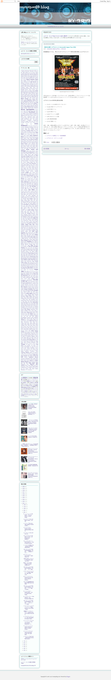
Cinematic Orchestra (29, 127)
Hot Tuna (31, 184)
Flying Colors (30, 162)
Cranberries (23, 130)
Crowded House (29, 130)
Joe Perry (29, 202)
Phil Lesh (36, 274)
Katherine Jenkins (31, 214)
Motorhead (34, 249)
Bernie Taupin (30, 94)
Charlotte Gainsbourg (33, 120)
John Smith (23, 206)
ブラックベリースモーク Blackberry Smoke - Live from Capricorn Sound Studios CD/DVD (33, 430)
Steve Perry (35, 325)
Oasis (33, 261)
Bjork (37, 97)
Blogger (68, 676)
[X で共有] (56, 142)
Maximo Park (31, 240)
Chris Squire (30, 125)
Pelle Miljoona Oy (28, 271)
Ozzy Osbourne (27, 264)
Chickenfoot (27, 122)
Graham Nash (23, 175)
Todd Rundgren (27, 345)
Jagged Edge (23, 192)
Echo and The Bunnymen (28, 152)
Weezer (30, 361)
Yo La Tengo (28, 367)
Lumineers (23, 230)
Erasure (34, 156)
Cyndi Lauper (24, 131)
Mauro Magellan (24, 240)
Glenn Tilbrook (32, 172)
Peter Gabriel (32, 272)
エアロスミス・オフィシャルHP (54, 138)
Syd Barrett (25, 335)
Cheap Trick (28, 121)
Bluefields (30, 101)
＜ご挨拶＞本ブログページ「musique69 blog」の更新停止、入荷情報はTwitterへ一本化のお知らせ (29, 445)
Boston (29, 104)
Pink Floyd (23, 276)
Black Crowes (24, 98)
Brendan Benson (34, 105)
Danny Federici (27, 134)
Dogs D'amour (33, 147)
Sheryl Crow (28, 311)
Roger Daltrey (29, 298)
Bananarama (23, 88)
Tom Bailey (33, 345)
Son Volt (28, 316)
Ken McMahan (24, 216)
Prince (22, 278)
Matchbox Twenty (28, 238)
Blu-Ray (25, 392)
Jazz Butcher (27, 196)
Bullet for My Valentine (28, 113)
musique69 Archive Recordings (27, 394)
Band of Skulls (35, 88)
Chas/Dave (23, 121)
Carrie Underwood (28, 116)
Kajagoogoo (33, 213)
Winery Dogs (27, 365)
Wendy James (35, 361)
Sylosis (29, 335)
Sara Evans (33, 304)
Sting (25, 328)
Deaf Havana (35, 140)
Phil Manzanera (24, 275)
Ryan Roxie (35, 302)
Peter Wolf (32, 274)
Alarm (31, 77)
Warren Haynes (25, 361)
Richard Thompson (28, 289)
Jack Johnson (24, 189)
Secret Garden (32, 308)
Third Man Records (28, 343)
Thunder (23, 344)
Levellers (34, 222)
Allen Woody (23, 79)
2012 (23, 501)
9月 (24, 510)
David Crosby (26, 138)
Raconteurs (23, 282)
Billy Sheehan (32, 97)
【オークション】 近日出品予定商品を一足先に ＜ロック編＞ (28, 568)
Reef (22, 285)
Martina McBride (27, 237)
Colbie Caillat (27, 128)
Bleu (37, 100)
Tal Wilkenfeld (28, 336)
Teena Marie (31, 337)
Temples (24, 338)
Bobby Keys (25, 103)
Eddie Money (23, 153)
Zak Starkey (25, 368)
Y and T (27, 366)
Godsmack (26, 173)
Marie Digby (31, 234)
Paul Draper (35, 267)
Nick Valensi (35, 255)
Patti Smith (24, 267)
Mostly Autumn (24, 249)
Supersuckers (27, 333)
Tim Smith (33, 344)
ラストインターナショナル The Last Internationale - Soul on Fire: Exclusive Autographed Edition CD (33, 459)
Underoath (23, 358)
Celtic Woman (32, 117)
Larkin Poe (23, 221)
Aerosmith (49, 49)
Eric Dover (36, 157)
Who (37, 363)
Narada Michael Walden (25, 252)
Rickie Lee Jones (31, 291)
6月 (24, 642)
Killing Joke (35, 217)
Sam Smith (31, 303)
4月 (24, 646)
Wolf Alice (36, 365)
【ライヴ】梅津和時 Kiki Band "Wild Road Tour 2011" (28, 583)
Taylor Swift (26, 337)
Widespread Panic (25, 364)
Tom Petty (36, 346)
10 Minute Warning (24, 70)
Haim (29, 178)
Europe (27, 158)
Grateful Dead (23, 177)
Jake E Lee (28, 192)
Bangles (22, 89)
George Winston (29, 171)
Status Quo (31, 320)
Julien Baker (26, 212)
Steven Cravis (32, 327)
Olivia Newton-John (31, 262)
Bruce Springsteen (27, 109)
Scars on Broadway (34, 306)
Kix (30, 219)
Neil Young (28, 254)
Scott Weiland (35, 307)
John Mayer (26, 204)
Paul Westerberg (30, 269)
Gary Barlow (29, 167)
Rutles (31, 302)
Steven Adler (27, 327)
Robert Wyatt (29, 295)
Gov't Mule (23, 174)
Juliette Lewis (32, 212)
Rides (31, 292)
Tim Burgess (28, 344)
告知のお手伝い (57, 49)
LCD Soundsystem (24, 220)
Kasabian (26, 214)
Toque (22, 351)
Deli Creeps (29, 142)
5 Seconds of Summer (33, 71)
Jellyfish (36, 196)
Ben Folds (23, 93)
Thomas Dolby (35, 343)
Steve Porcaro (23, 326)
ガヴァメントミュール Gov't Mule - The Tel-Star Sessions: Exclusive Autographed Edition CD (33, 451)
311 (28, 71)
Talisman (33, 336)
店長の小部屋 (34, 382)
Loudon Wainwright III (27, 229)
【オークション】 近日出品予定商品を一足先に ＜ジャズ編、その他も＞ (28, 587)
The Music (31, 340)
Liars (26, 223)
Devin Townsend (31, 143)
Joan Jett (33, 200)
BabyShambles (33, 86)
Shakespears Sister (34, 309)
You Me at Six (34, 367)
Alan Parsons (33, 76)
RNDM (36, 281)
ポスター (27, 393)
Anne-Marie (27, 83)
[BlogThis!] (54, 142)
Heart (22, 180)
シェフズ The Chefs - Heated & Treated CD (32, 436)
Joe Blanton (27, 201)
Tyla (34, 354)
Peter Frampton (26, 272)
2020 (23, 486)
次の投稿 (46, 148)
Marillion (36, 234)
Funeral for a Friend (34, 165)
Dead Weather (29, 140)
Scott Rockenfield (28, 307)
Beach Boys (32, 90)
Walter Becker (26, 360)
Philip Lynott (35, 275)
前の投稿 (87, 148)
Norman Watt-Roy (27, 260)
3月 (24, 648)
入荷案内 (24, 378)
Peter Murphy (26, 274)
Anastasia (36, 80)
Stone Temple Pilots (24, 329)
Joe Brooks (32, 201)
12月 (25, 504)
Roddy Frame (23, 298)
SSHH (22, 303)
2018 (23, 490)
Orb (24, 263)
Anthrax (31, 83)
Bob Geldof (30, 102)
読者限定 (23, 395)
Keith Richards (28, 215)
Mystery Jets (28, 251)
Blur (22, 102)
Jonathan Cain (24, 210)
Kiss (29, 219)
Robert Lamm (24, 294)
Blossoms (26, 101)
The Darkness (24, 339)
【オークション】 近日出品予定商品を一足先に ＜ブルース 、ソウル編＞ (28, 602)
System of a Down (34, 335)
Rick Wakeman (24, 291)
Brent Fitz (23, 106)
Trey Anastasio (35, 352)
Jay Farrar (28, 195)
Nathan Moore (25, 253)
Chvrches (22, 127)
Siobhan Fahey (35, 312)
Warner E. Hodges (34, 360)
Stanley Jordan (26, 320)
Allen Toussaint (35, 78)
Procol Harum (27, 278)
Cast (28, 117)
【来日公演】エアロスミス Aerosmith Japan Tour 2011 (28, 560)
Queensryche (29, 279)
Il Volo (33, 187)
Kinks (26, 219)
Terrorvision (29, 338)
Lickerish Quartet (35, 223)
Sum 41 (22, 333)
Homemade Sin (30, 183)
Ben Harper (28, 93)
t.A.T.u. (26, 369)
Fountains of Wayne (25, 163)
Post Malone (23, 277)
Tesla (33, 338)
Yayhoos (30, 366)
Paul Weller (23, 269)
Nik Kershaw (33, 256)
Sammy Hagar (24, 304)
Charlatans (26, 118)
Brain (37, 104)
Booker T (36, 103)
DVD (30, 392)
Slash (31, 314)
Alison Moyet (23, 78)
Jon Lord (33, 207)
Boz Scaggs (33, 104)
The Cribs (36, 338)
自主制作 (23, 382)
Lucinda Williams (35, 229)
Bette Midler (35, 94)
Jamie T (25, 193)
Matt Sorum (35, 239)
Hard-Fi (36, 179)
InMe (26, 188)
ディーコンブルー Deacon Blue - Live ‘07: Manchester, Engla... (28, 593)
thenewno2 (30, 369)
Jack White (31, 189)
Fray (29, 165)
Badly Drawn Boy (34, 87)
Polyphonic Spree (29, 276)
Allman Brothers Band (32, 79)
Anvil (34, 83)
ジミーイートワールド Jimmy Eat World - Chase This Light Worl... (28, 633)
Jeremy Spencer (24, 197)
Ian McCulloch (33, 186)
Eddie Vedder (29, 153)
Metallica (29, 241)
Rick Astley (23, 290)
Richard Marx (32, 288)
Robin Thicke (23, 297)
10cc (33, 70)
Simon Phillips (35, 311)
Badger (27, 87)
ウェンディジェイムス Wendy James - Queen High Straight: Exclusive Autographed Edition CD (33, 475)
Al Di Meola (34, 74)
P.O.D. (32, 264)
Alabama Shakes (27, 76)
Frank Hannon (27, 164)
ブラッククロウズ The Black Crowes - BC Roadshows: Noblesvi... (28, 537)
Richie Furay (35, 289)
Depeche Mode (35, 142)
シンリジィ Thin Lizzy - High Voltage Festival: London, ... (28, 524)
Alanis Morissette (26, 77)
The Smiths (36, 340)
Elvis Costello (26, 156)
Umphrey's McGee (33, 357)
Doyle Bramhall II (32, 148)
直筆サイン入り (31, 381)
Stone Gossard (29, 328)
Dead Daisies (23, 140)
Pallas (37, 264)
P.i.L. (34, 264)
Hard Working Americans (30, 179)
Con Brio (36, 128)
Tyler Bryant (30, 355)
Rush (29, 302)
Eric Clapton (31, 157)
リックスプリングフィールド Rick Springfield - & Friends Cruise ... (28, 617)
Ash (34, 84)
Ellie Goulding (28, 155)
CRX (26, 115)
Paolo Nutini (23, 265)
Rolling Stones (25, 299)
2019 (23, 488)
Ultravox (25, 357)
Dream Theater (30, 149)
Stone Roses (35, 328)
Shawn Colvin (31, 310)
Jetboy (34, 197)
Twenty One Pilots (34, 353)
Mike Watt (33, 247)
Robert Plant (31, 294)
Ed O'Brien (36, 152)
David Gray (32, 138)
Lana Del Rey (35, 220)
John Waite (27, 206)
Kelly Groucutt (35, 215)
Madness (22, 231)
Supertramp (33, 333)
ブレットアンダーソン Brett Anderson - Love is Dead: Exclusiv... (28, 542)
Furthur (22, 166)
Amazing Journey (30, 80)
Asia (25, 85)
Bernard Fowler (24, 94)
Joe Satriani (33, 202)
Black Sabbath (32, 98)
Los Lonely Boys (30, 228)
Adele (26, 73)
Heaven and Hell (34, 180)
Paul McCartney (29, 268)
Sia (31, 311)
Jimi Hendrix (30, 198)
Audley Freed (33, 85)
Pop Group (35, 276)
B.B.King (28, 86)
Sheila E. (36, 310)
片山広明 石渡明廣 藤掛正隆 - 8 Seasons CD (33, 465)
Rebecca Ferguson (32, 283)
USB (30, 391)
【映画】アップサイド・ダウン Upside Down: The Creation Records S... (28, 613)
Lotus (35, 228)
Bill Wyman (30, 96)
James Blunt (33, 192)
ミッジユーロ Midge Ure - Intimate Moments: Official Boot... (28, 546)
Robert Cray (35, 293)
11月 (25, 506)
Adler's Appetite (30, 73)
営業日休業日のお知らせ (26, 387)
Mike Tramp (27, 247)
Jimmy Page (27, 200)
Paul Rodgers (35, 268)
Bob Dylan (25, 102)
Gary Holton (23, 168)
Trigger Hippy (23, 353)
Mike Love (26, 246)
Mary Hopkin (33, 237)
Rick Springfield (34, 290)
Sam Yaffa (36, 303)
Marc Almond (28, 232)
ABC (24, 72)
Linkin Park (32, 224)
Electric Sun (23, 155)
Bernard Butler (35, 93)
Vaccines (25, 359)
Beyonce (22, 95)
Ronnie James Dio (27, 300)
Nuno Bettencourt (27, 261)
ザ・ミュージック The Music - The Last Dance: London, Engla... (28, 515)
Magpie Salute (28, 231)
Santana (29, 304)
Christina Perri (35, 125)
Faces (37, 158)
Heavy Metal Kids (25, 181)
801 (21, 72)
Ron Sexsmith (32, 299)
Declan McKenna (35, 141)
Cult (34, 130)
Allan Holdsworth (29, 78)
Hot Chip (27, 184)
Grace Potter (28, 174)
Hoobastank (36, 183)
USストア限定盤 (24, 391)
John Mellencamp (32, 204)
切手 (26, 396)
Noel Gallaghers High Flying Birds (28, 259)
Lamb (30, 220)
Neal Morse (35, 253)
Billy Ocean (27, 97)
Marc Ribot (26, 233)
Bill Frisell (36, 95)
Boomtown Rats (24, 104)
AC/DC (26, 72)
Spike (31, 318)
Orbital (26, 263)
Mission (36, 247)
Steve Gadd (32, 323)
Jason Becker (35, 193)
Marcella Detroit (32, 233)
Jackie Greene (27, 191)
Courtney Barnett (34, 129)
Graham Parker (30, 175)
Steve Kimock (32, 324)
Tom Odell (32, 346)
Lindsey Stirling (24, 224)
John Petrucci (29, 205)
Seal (22, 308)
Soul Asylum (35, 316)
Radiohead (28, 282)
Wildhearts (32, 364)
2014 (23, 497)
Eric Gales (23, 158)
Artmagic (24, 84)
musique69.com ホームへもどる (55, 26)
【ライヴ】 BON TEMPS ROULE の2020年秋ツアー (32, 413)
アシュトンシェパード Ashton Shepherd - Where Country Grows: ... (28, 627)
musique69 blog (34, 7)
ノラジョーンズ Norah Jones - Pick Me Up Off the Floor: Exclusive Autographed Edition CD (33, 422)
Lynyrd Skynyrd (28, 230)
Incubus (28, 188)
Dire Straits (32, 146)
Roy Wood (30, 301)
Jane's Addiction (30, 193)
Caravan (34, 115)
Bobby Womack (31, 103)
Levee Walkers (29, 222)
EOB (22, 152)
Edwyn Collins (35, 153)
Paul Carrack (30, 267)
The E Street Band (31, 339)
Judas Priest (26, 211)
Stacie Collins (33, 319)
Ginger (27, 172)
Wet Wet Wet (24, 363)
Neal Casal (30, 253)
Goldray (30, 173)
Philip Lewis (30, 275)
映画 (34, 392)
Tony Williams (26, 350)
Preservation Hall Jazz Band (32, 277)
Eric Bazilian (26, 157)
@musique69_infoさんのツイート (28, 53)
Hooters (22, 184)
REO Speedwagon (31, 281)
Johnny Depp (32, 206)
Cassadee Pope (24, 117)
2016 (23, 493)
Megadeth (36, 240)
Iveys (32, 188)
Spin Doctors (35, 318)
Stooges (30, 329)
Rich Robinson (24, 286)
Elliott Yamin (33, 155)
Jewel (37, 197)
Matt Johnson (29, 239)
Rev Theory (25, 285)
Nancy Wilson (35, 251)
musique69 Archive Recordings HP (28, 665)
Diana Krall (30, 144)
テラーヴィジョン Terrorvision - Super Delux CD (28, 555)
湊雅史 (36, 385)
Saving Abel (27, 306)
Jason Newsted (29, 194)
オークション (34, 393)
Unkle (34, 358)
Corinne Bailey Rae (25, 129)
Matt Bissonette (35, 238)
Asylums (28, 85)
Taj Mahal (23, 336)
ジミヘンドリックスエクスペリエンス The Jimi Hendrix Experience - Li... (28, 622)
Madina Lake (35, 230)
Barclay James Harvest (30, 89)
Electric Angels (24, 154)
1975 (35, 70)
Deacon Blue (27, 139)
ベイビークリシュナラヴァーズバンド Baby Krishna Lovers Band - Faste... (28, 607)
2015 (23, 495)
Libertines (29, 223)
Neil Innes (23, 254)
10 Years (30, 70)
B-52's (25, 86)
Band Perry (31, 88)
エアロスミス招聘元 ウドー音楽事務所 (56, 135)
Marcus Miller (26, 234)
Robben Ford (23, 293)
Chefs (32, 121)
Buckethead (32, 112)
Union (31, 358)
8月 (24, 512)
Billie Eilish (34, 96)
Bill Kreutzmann (24, 96)
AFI (29, 72)
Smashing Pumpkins (34, 315)
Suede (36, 331)
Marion (22, 235)
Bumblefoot (35, 113)
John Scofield (35, 205)
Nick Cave (26, 255)
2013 (23, 499)
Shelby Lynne (23, 311)
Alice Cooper (35, 77)
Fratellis (26, 165)
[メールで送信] (52, 142)
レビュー (35, 395)
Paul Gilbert (23, 268)
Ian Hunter (27, 186)
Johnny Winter (27, 207)
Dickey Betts (35, 144)
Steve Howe (26, 324)
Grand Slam (36, 175)
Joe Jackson (23, 202)
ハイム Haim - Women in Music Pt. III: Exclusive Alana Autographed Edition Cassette (32, 406)
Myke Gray (33, 250)
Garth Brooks (23, 167)
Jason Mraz (23, 194)
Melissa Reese (24, 241)
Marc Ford (33, 232)
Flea (24, 161)
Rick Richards (28, 290)
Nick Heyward (30, 255)
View (34, 359)
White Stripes (32, 363)
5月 (24, 644)
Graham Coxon (35, 174)
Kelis (32, 215)
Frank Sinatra (32, 164)
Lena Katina (35, 221)
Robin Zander (29, 297)
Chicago (22, 122)
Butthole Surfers (29, 114)
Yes (25, 367)
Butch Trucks (23, 114)
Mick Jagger (27, 245)
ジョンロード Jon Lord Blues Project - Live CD (28, 520)
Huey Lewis (26, 185)
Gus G (26, 178)
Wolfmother (23, 366)
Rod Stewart (35, 297)
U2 (33, 355)
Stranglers (33, 329)
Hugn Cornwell (32, 185)
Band (27, 88)
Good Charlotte (35, 173)
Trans (37, 351)
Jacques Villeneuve (34, 191)
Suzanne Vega (31, 334)
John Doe (27, 203)
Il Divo (30, 187)
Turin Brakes (28, 353)
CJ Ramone (34, 114)
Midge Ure (33, 245)
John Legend (33, 203)
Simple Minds (23, 312)
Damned (22, 132)
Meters (33, 241)
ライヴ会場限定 (32, 386)
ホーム (67, 148)
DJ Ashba (29, 131)
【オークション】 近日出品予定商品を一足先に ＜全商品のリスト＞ (28, 551)
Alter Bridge (23, 80)
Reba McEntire (26, 283)
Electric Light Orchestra (33, 154)
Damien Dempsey (34, 131)
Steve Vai (33, 326)
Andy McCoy (33, 81)
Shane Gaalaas (24, 310)
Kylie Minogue (35, 219)
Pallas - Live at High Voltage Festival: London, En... (27, 564)
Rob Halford (35, 292)
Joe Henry (36, 201)
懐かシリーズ (35, 388)
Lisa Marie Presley (32, 225)
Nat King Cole (32, 252)
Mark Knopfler (27, 235)
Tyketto (31, 354)
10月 (25, 508)
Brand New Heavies (25, 105)
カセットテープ (33, 389)
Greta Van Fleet (30, 177)
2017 (23, 492)
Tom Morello (26, 346)
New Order (33, 254)
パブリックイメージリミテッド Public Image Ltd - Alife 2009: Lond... (28, 573)
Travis (30, 352)
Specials (28, 318)
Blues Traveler (35, 101)
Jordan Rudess (30, 210)
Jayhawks (34, 195)
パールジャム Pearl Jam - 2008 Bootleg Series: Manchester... (28, 637)
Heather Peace (27, 180)
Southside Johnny (30, 317)
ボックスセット (29, 395)
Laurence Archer (29, 221)
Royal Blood (35, 301)
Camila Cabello (30, 115)
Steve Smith (29, 326)
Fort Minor (36, 162)
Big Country (27, 95)
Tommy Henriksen (31, 347)
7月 (24, 641)
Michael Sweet (32, 244)
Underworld (27, 358)
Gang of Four (35, 166)
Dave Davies (26, 135)
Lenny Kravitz (23, 222)
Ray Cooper (33, 282)
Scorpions (23, 307)
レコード (25, 386)
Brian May (34, 106)
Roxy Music (25, 301)
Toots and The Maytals (33, 350)
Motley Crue (29, 249)
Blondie (22, 101)
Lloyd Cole (23, 228)
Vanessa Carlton (30, 359)
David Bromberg (32, 136)
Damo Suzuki (27, 132)
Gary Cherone (35, 167)
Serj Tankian (27, 309)
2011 (23, 503)
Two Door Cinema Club (25, 354)
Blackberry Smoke (31, 100)
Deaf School (23, 141)
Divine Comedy (27, 147)
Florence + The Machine (30, 161)
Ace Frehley (32, 72)
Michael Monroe (24, 244)
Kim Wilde (23, 219)
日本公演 (63, 49)
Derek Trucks (24, 143)
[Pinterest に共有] (59, 142)
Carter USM (35, 116)
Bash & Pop (27, 90)
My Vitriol (28, 250)
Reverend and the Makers (33, 285)
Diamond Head (24, 144)
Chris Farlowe (32, 122)
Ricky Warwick (27, 292)
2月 (24, 650)
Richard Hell (26, 288)
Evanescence (32, 158)
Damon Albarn (33, 132)
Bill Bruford (32, 95)
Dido (22, 146)
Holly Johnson (23, 183)
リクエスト (26, 384)
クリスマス (25, 389)
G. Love (26, 166)
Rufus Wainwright (24, 302)
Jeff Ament (32, 196)
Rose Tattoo (33, 300)
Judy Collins (32, 211)
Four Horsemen (32, 163)
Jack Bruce (35, 188)
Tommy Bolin (23, 347)
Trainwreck (27, 351)
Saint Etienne (26, 303)
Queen (33, 278)
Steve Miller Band (28, 325)
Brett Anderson (28, 106)
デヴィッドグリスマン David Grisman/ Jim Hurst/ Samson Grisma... (28, 578)
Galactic (29, 166)
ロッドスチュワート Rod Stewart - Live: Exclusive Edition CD (28, 597)
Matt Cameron (24, 239)
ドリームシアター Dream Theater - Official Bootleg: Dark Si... (28, 529)
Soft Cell (23, 316)
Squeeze (23, 319)
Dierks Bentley (26, 146)
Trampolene (32, 351)
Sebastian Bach (26, 308)
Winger (32, 365)
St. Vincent (27, 319)
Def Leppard (23, 142)
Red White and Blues (33, 284)
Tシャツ (22, 396)
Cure (37, 130)
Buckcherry (26, 112)
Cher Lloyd (36, 121)
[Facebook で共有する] (57, 142)
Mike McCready (32, 246)
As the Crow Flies (29, 84)
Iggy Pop (26, 187)
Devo (37, 143)
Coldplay (32, 128)
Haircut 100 (33, 178)
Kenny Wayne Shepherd (33, 216)
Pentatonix (34, 271)
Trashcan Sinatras (25, 352)
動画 (36, 394)
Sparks (25, 318)
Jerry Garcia (30, 197)
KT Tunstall (27, 213)
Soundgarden (24, 317)
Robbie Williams (29, 293)
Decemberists (28, 141)
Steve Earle (27, 323)
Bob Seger (34, 102)
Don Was (26, 148)
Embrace (31, 156)
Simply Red (29, 312)
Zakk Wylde (31, 368)
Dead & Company (34, 139)
